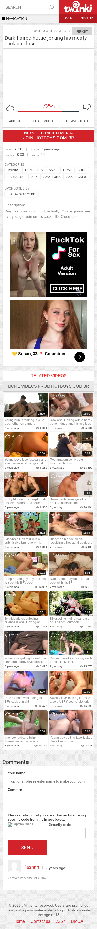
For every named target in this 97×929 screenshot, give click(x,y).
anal (53, 170)
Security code (60, 824)
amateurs (52, 177)
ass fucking (76, 177)
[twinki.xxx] (78, 7)
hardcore (16, 177)
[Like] (10, 107)
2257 (60, 921)
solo (82, 170)
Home (19, 921)
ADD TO (14, 121)
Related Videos (49, 376)
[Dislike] (87, 107)
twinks (13, 170)
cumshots (34, 170)
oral (67, 170)
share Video (43, 121)
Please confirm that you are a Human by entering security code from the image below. (47, 817)
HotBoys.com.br (21, 194)
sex (34, 177)
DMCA (77, 921)
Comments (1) (77, 121)
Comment (16, 789)
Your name (16, 773)
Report (82, 31)
